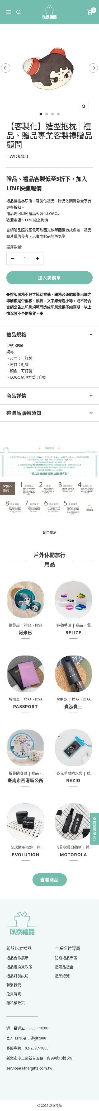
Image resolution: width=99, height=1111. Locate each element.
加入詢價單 (49, 277)
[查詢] (18, 12)
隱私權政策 (15, 1002)
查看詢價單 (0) (94, 829)
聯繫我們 (13, 984)
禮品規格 (16, 334)
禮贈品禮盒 (64, 966)
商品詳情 (16, 396)
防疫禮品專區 (66, 957)
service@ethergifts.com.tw (29, 1068)
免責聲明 (13, 993)
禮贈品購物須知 (23, 413)
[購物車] (90, 12)
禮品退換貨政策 (19, 966)
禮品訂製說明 (17, 975)
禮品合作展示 (17, 957)
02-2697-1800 (37, 1048)
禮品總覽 (62, 975)
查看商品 (49, 879)
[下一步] (93, 68)
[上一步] (5, 68)
